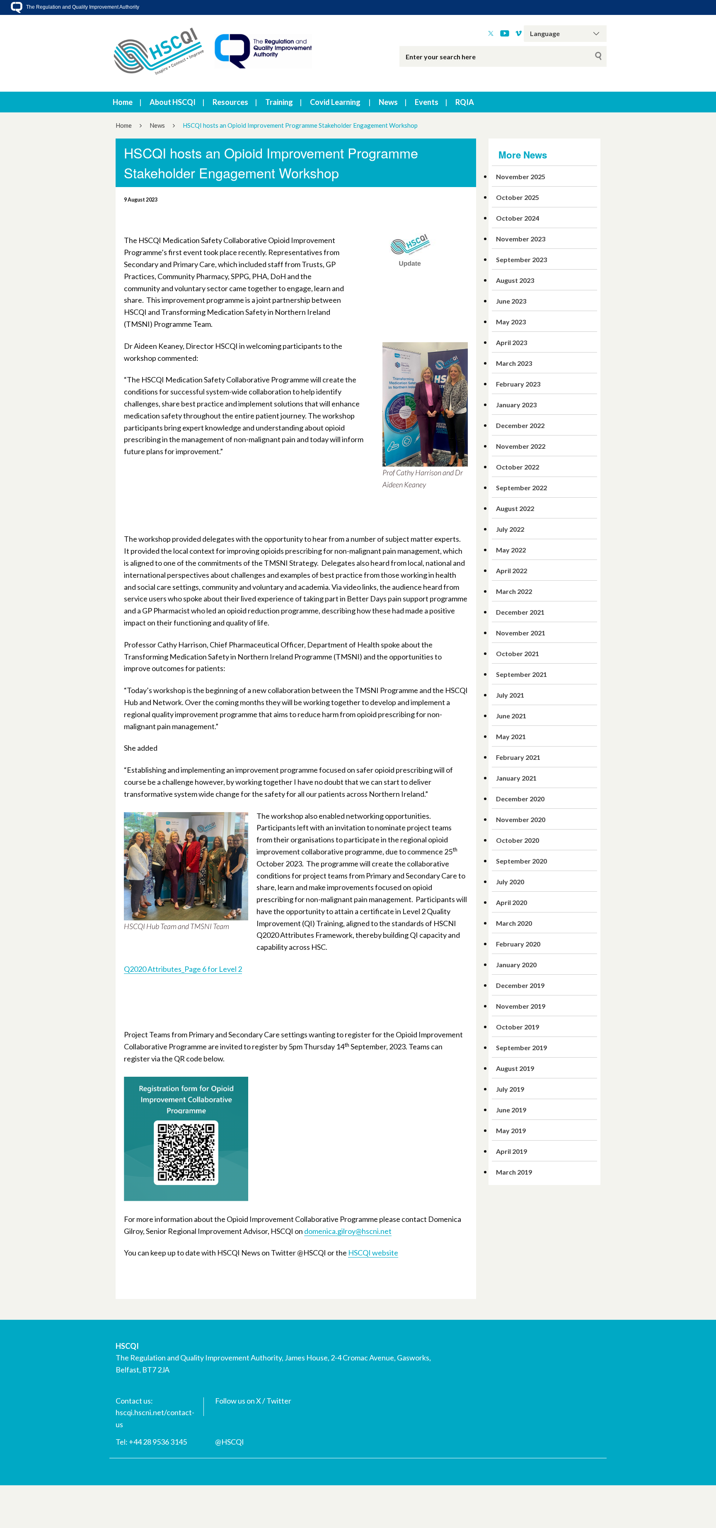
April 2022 (511, 570)
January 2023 (516, 405)
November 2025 (520, 176)
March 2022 (514, 591)
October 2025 (517, 197)
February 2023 (518, 384)
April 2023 (511, 342)
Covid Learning (335, 102)
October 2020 (517, 840)
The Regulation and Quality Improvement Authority (82, 7)
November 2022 (520, 446)
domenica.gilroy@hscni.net (348, 1231)
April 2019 (511, 1151)
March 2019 (514, 1172)
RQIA (464, 102)
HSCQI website (373, 1252)
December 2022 (520, 425)
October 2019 (517, 1027)
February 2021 (518, 757)
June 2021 (511, 716)
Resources (230, 102)
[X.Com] (491, 33)
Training (279, 102)
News (388, 102)
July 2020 (510, 882)
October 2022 (517, 467)
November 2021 (520, 633)
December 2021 (520, 612)
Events (426, 102)
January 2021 (516, 778)
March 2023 (514, 363)
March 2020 (514, 923)
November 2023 (520, 239)
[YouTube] (504, 33)
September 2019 (521, 1047)
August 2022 (515, 508)
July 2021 (510, 695)
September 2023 (521, 259)
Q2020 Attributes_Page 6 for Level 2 (183, 968)
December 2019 (520, 985)
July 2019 (510, 1089)
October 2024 (517, 218)
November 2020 (520, 819)
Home (123, 102)
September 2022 (521, 487)
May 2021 (511, 736)
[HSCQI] (213, 53)
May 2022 (511, 550)
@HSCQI (229, 1441)
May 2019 (511, 1130)
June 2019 (511, 1110)
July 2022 (510, 529)
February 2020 (518, 944)
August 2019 (515, 1068)
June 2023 (511, 301)
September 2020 (521, 861)
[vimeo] (518, 33)
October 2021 (517, 653)
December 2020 (520, 799)
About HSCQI (173, 102)
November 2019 (520, 1006)
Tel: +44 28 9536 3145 (151, 1441)
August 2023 (515, 280)
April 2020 (511, 902)
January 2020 (516, 964)
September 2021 (521, 674)
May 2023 (511, 322)
